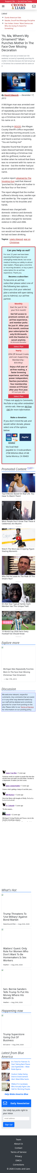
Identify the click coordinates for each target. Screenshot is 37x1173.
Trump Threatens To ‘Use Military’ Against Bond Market (15, 916)
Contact (18, 1147)
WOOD (17, 126)
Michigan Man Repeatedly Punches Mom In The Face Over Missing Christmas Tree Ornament (18, 672)
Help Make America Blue (16, 1094)
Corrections (18, 1164)
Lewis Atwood (16, 239)
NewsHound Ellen (9, 924)
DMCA (19, 1160)
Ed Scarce (6, 1045)
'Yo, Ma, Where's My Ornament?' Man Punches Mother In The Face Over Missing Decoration (18, 43)
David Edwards (11, 95)
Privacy (18, 1156)
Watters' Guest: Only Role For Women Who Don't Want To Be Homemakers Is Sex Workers (15, 954)
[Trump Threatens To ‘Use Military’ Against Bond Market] (16, 902)
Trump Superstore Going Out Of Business (13, 1037)
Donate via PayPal (25, 437)
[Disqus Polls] (18, 740)
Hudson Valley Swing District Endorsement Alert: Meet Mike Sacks (20, 1076)
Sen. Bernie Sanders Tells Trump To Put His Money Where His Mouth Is (16, 993)
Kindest (11, 442)
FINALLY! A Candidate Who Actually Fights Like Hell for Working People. (20, 1086)
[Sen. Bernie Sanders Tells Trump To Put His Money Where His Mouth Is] (16, 977)
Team (18, 1139)
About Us (18, 1143)
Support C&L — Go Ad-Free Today (18, 1)
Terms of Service (27, 707)
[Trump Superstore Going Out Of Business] (16, 1022)
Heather (6, 965)
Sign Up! (9, 1124)
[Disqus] (18, 795)
